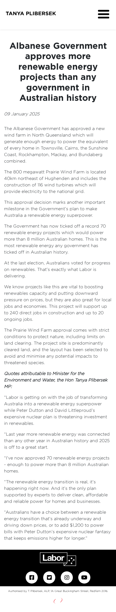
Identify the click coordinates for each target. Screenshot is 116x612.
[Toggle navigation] (103, 14)
